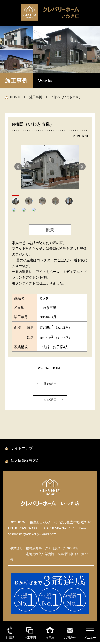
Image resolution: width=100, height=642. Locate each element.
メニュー (90, 637)
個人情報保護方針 (25, 461)
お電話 (10, 637)
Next (82, 167)
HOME (15, 97)
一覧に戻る (50, 368)
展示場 (50, 637)
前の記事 (50, 384)
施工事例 (35, 97)
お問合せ (70, 637)
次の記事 (50, 399)
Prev (18, 167)
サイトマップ (22, 448)
